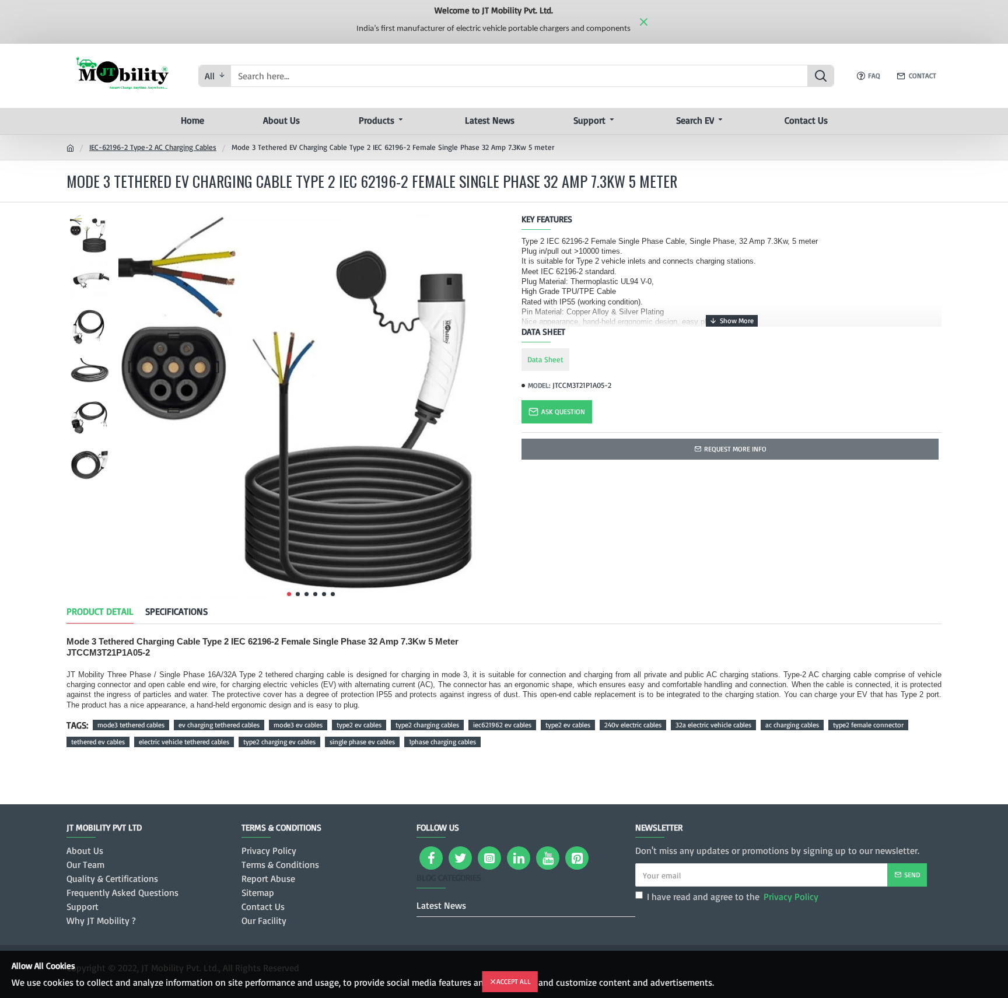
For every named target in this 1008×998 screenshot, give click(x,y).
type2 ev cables (359, 724)
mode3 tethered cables (130, 724)
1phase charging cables (442, 741)
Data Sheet (545, 359)
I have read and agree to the (732, 896)
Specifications (176, 611)
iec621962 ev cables (502, 724)
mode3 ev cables (298, 724)
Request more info (735, 448)
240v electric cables (633, 724)
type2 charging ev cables (279, 741)
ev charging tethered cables (219, 724)
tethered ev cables (98, 741)
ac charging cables (792, 724)
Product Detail (100, 611)
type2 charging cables (427, 724)
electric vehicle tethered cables (184, 741)
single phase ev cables (362, 741)
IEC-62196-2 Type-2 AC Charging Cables (152, 147)
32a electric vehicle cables (713, 724)
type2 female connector (868, 724)
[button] (289, 594)
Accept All (513, 981)
